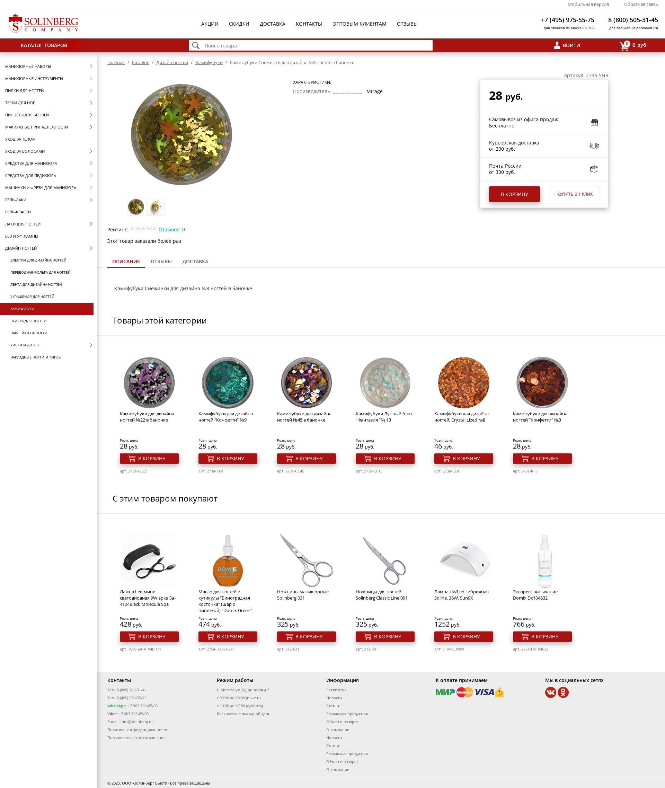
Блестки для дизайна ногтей (38, 260)
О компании (337, 729)
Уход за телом (20, 139)
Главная (116, 62)
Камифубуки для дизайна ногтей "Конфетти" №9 (225, 416)
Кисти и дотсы (24, 345)
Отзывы (407, 23)
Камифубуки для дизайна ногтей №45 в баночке (304, 416)
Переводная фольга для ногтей (40, 272)
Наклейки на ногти (28, 332)
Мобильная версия (588, 4)
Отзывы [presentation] (161, 261)
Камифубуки (22, 308)
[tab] (126, 262)
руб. (637, 44)
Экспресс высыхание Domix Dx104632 (535, 594)
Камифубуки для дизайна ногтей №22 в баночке (147, 416)
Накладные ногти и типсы (36, 357)
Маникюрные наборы (28, 66)
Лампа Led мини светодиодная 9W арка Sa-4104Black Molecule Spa (148, 597)
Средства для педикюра (30, 175)
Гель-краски (18, 211)
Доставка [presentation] (195, 261)
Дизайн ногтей (21, 248)
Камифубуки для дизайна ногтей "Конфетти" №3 (540, 416)
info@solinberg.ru (137, 721)
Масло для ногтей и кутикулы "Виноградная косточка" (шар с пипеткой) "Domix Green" (225, 600)
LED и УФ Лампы (21, 236)
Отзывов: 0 (172, 229)
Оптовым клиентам (359, 23)
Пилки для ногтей (24, 90)
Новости (334, 697)
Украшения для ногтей (32, 296)
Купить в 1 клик (575, 194)
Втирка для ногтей (28, 320)
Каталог (140, 62)
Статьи (332, 705)
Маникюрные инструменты (34, 78)
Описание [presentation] (126, 261)
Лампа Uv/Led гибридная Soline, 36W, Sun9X (461, 594)
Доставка (272, 23)
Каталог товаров (44, 45)
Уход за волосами (25, 151)
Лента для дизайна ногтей (36, 284)
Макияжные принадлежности (36, 127)
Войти (571, 45)
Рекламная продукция (347, 713)
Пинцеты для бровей (27, 114)
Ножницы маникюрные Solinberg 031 (303, 594)
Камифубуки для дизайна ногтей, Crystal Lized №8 (461, 416)
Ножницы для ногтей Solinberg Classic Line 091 (382, 594)
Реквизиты (336, 689)
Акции (210, 23)
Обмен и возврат (342, 721)
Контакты (309, 23)
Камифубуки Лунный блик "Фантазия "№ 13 (384, 416)
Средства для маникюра (31, 163)
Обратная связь (641, 4)
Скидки (239, 23)
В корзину (514, 194)
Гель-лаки (15, 199)
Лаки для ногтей (23, 224)
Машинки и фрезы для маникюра (40, 187)
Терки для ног (20, 102)
